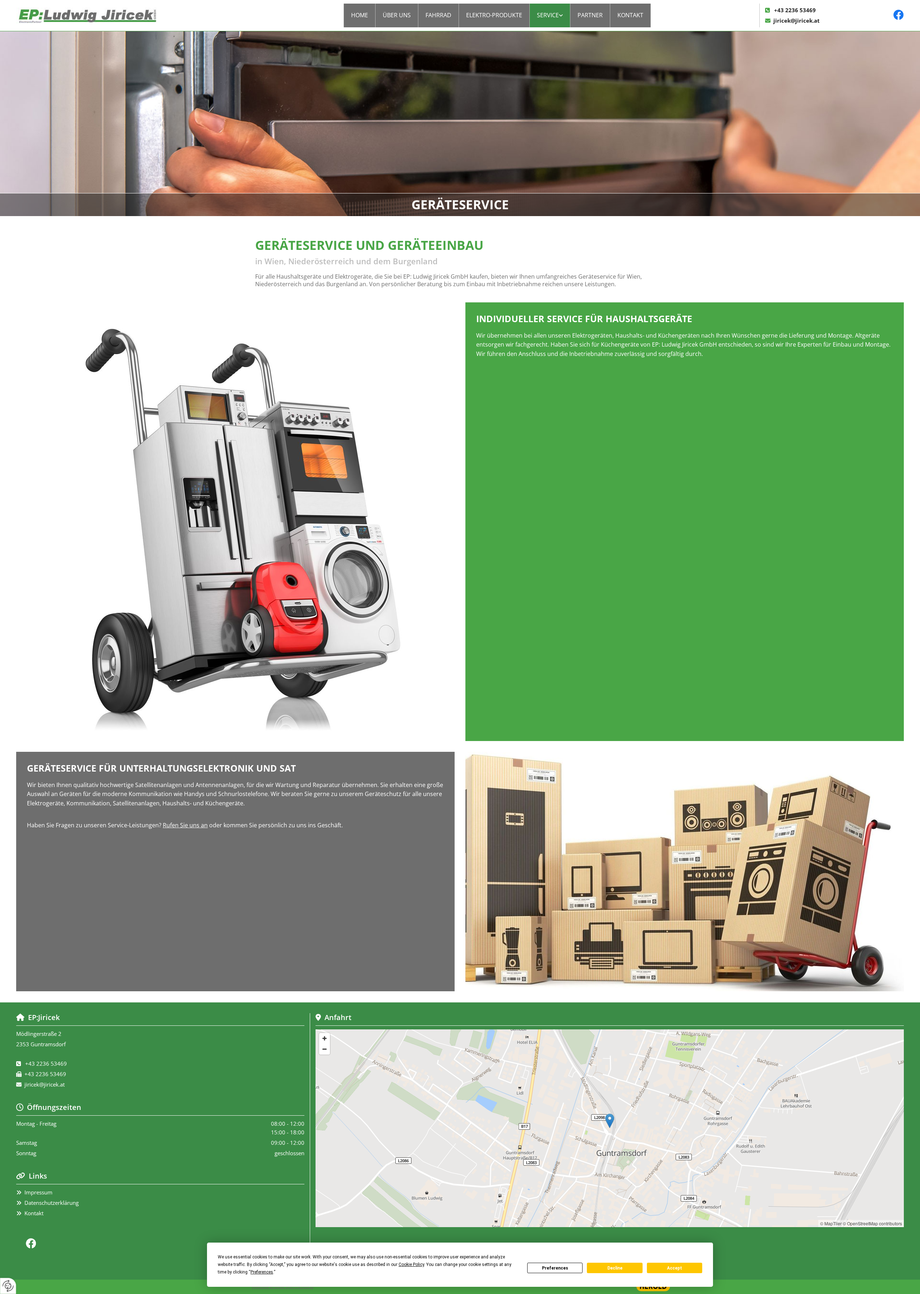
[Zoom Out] (324, 1049)
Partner (590, 15)
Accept (674, 1268)
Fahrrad (438, 15)
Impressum (38, 1192)
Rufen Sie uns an (185, 825)
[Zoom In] (324, 1038)
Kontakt (630, 15)
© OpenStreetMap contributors (872, 1223)
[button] (609, 1121)
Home (359, 15)
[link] (550, 15)
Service (548, 15)
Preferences (555, 1268)
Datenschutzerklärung (51, 1202)
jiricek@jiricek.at (796, 20)
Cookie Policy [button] (411, 1264)
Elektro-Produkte (494, 15)
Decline (614, 1268)
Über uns (397, 15)
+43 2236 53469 (795, 10)
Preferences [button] (261, 1272)
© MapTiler (831, 1223)
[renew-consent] (8, 1286)
